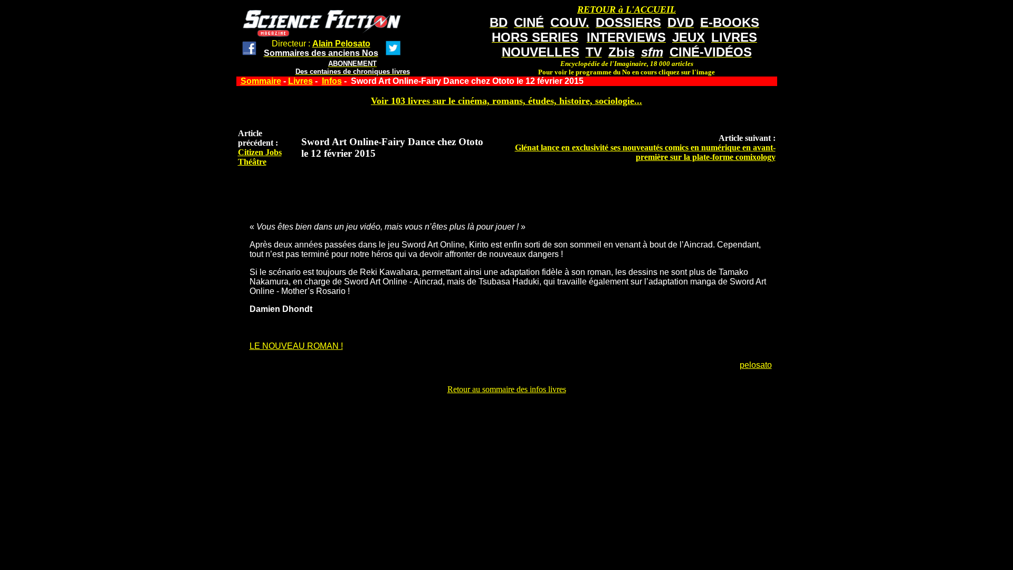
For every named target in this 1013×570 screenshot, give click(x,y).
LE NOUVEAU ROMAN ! (296, 345)
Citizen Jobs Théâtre (260, 157)
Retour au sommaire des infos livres (506, 389)
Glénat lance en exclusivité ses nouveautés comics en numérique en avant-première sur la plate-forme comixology (645, 152)
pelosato (756, 364)
